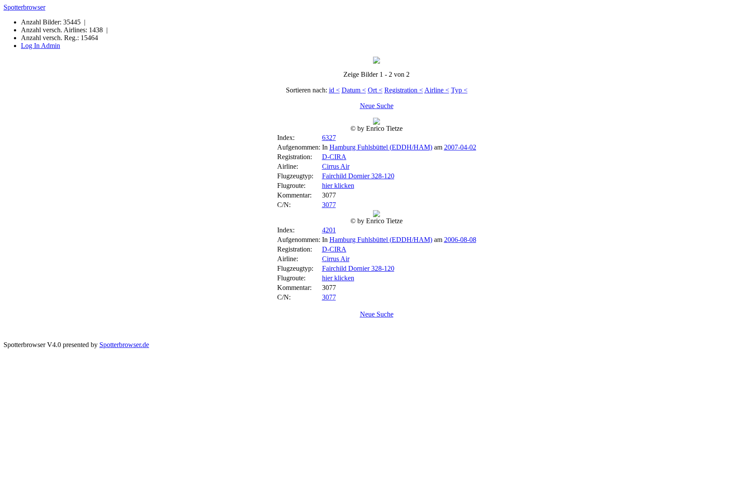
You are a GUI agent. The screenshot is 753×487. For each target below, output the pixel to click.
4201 (329, 230)
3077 (329, 204)
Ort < (375, 90)
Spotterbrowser (24, 7)
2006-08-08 (460, 239)
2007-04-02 (460, 147)
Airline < (436, 90)
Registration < (403, 90)
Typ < (459, 90)
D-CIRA (334, 156)
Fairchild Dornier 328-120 (358, 176)
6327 (329, 137)
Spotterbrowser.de (124, 344)
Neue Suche (376, 105)
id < (334, 90)
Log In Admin (40, 45)
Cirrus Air (335, 166)
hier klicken (338, 185)
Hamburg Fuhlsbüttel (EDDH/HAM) (380, 147)
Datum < (354, 90)
